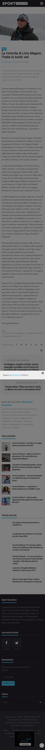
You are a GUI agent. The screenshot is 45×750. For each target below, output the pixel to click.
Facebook (15, 375)
